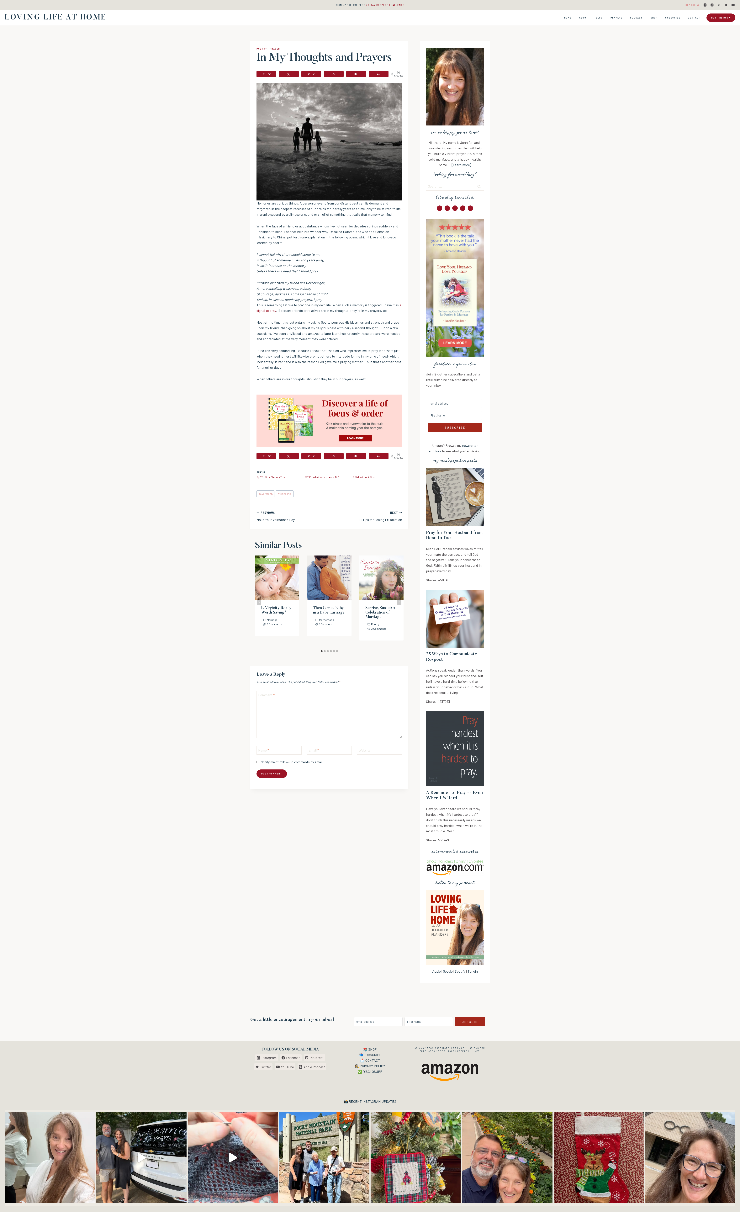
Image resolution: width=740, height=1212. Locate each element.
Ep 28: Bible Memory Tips (270, 477)
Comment (266, 695)
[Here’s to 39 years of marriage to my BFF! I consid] (141, 1157)
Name (263, 750)
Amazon (428, 1048)
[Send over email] (356, 74)
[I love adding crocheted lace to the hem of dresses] (233, 1157)
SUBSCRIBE (372, 1055)
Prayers (616, 17)
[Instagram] (705, 5)
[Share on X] (289, 74)
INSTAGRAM (371, 1101)
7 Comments (274, 624)
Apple (436, 971)
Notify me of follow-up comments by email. (292, 762)
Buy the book (721, 17)
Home (567, 17)
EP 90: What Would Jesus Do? (322, 477)
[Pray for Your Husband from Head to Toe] (455, 497)
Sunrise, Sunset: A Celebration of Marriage (380, 612)
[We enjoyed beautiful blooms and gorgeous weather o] (507, 1157)
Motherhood (326, 619)
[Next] (399, 601)
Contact (694, 17)
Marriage (272, 619)
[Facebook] (712, 5)
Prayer (275, 48)
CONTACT (372, 1060)
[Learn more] (461, 165)
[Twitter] (726, 5)
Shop (654, 17)
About (583, 17)
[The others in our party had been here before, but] (324, 1157)
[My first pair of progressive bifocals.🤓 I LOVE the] (690, 1157)
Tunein (473, 971)
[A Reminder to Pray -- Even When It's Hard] (455, 748)
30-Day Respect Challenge (385, 5)
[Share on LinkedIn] (378, 74)
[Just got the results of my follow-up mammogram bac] (50, 1157)
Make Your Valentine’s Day (275, 516)
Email (314, 750)
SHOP (372, 1049)
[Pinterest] (719, 5)
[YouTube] (733, 5)
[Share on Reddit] (334, 74)
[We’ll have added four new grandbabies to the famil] (599, 1157)
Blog (599, 17)
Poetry (261, 48)
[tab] (322, 651)
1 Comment (325, 624)
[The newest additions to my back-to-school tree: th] (416, 1157)
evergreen (265, 493)
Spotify (460, 971)
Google (448, 971)
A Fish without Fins (363, 477)
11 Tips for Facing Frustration (380, 516)
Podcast (636, 17)
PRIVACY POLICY (372, 1066)
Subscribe (672, 17)
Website (365, 750)
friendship (285, 493)
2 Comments (378, 628)
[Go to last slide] (259, 601)
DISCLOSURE (372, 1071)
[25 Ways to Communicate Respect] (455, 619)
